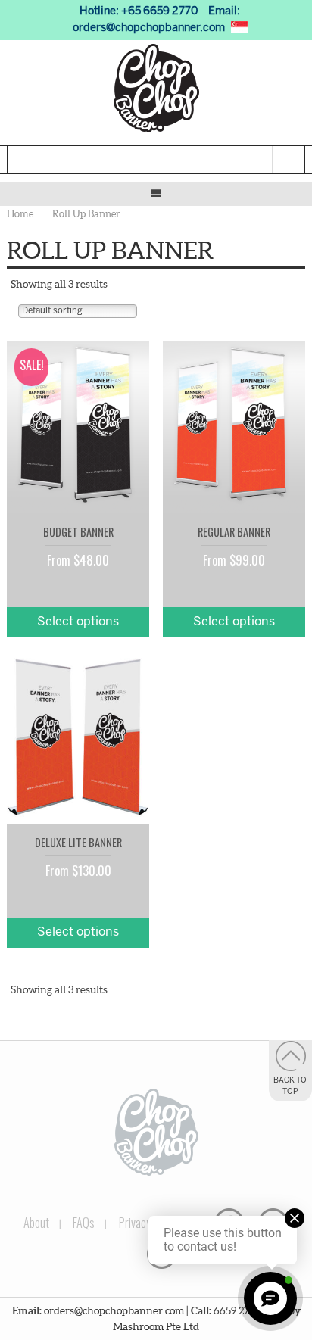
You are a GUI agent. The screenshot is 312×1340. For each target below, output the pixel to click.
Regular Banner (234, 532)
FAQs (84, 1223)
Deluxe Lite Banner (78, 842)
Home (20, 214)
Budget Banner (78, 532)
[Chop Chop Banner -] (156, 87)
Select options (78, 622)
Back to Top (290, 1086)
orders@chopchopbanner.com (149, 28)
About (36, 1223)
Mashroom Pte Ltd (156, 1326)
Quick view (130, 479)
